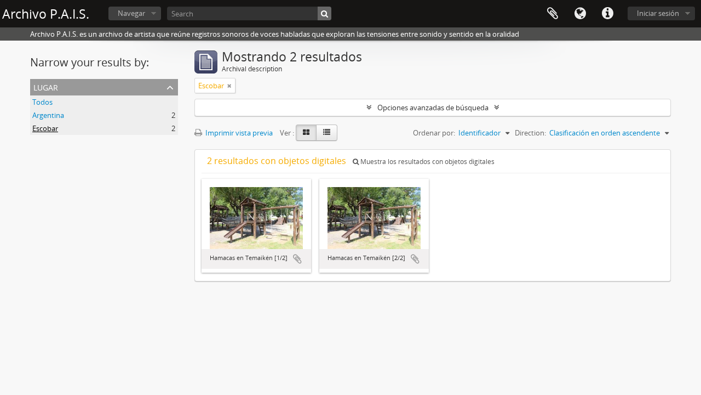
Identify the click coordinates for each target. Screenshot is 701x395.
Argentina (48, 115)
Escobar (45, 128)
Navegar (131, 13)
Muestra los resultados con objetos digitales (427, 161)
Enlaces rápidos (607, 13)
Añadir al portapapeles (297, 258)
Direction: (530, 133)
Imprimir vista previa (238, 133)
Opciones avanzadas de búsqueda (433, 107)
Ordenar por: (434, 133)
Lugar (45, 86)
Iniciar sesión (658, 13)
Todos (42, 102)
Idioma (580, 13)
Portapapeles (552, 13)
